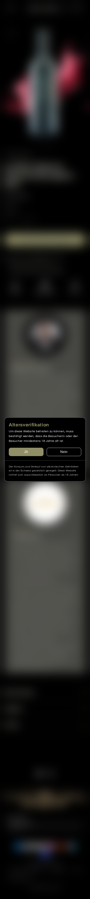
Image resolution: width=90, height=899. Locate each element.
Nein (63, 452)
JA (26, 452)
